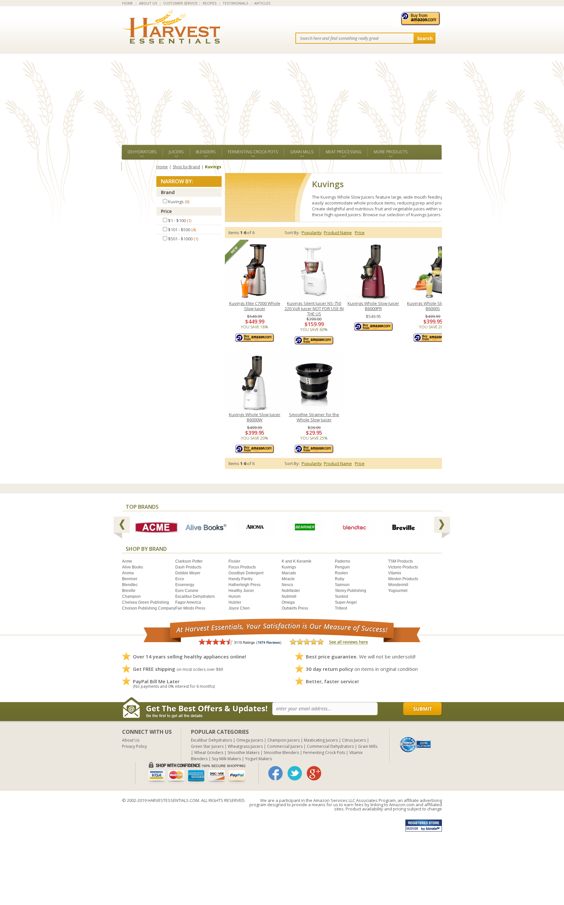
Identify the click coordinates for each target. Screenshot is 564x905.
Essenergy (184, 584)
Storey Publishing (350, 590)
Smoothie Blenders (281, 752)
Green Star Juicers (207, 746)
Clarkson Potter (189, 561)
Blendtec (130, 584)
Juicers (176, 152)
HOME (127, 3)
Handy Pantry (240, 579)
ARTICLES (262, 3)
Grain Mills (301, 152)
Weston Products (403, 579)
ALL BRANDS (139, 166)
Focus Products (242, 567)
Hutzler (234, 602)
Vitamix (394, 573)
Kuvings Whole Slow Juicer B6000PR (373, 306)
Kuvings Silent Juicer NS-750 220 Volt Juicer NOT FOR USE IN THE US (314, 308)
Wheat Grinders (208, 752)
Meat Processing (343, 152)
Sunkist (341, 596)
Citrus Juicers (354, 740)
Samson (342, 584)
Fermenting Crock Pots (253, 152)
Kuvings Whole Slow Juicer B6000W (254, 417)
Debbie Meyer (187, 573)
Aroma (128, 573)
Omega (288, 602)
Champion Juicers (283, 740)
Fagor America (188, 602)
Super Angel (346, 602)
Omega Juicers (249, 740)
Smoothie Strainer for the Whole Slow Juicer (314, 417)
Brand (168, 192)
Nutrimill (289, 596)
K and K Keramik (296, 561)
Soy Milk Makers (226, 759)
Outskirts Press (295, 608)
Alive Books (132, 567)
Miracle (288, 579)
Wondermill (398, 584)
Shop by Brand (186, 167)
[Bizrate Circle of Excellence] (415, 738)
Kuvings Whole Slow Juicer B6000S (433, 306)
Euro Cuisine (186, 590)
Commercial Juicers (285, 746)
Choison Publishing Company (148, 608)
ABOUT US (148, 3)
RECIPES (209, 3)
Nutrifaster (291, 590)
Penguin (342, 567)
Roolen (341, 573)
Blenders (205, 152)
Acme (127, 561)
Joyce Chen (239, 608)
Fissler (234, 561)
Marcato (289, 573)
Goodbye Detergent (245, 573)
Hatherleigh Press (244, 584)
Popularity (312, 232)
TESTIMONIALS (235, 3)
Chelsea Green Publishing (145, 602)
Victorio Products (403, 567)
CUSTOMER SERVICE (180, 3)
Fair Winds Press (190, 608)
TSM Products (400, 561)
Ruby (339, 579)
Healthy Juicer (241, 590)
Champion (131, 596)
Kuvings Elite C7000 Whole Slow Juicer (254, 306)
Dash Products (188, 567)
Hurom (234, 596)
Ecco (179, 579)
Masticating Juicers (321, 740)
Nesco (287, 584)
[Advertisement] (282, 96)
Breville (128, 590)
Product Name (338, 232)
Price (166, 211)
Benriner (129, 579)
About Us (130, 740)
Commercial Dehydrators (330, 746)
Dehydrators (142, 152)
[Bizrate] (415, 744)
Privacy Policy (134, 746)
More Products (390, 152)
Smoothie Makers (243, 752)
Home (162, 167)
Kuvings (289, 567)
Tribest (341, 608)
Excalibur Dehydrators (195, 596)
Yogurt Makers (258, 759)
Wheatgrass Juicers (245, 746)
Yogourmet (397, 590)
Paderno (342, 561)
